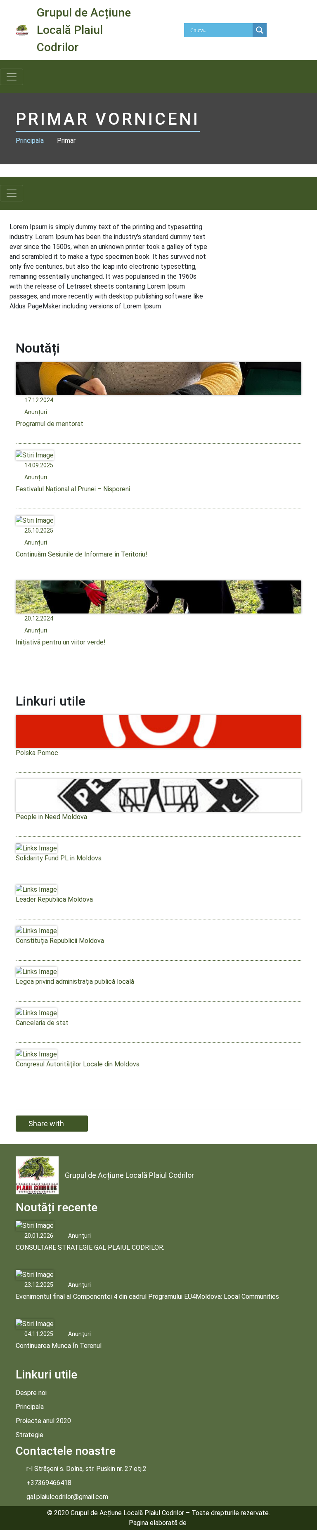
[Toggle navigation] (11, 77)
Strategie (29, 1435)
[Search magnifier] (260, 30)
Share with (46, 1123)
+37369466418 (48, 1483)
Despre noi (31, 1393)
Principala (30, 140)
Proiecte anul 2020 (43, 1421)
